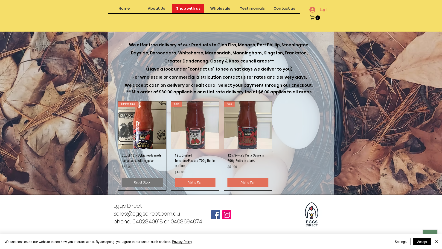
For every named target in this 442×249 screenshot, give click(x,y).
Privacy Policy (182, 241)
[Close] (436, 241)
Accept (422, 241)
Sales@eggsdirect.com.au (146, 213)
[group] (221, 146)
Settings (401, 241)
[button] (315, 17)
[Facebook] (215, 214)
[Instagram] (226, 214)
